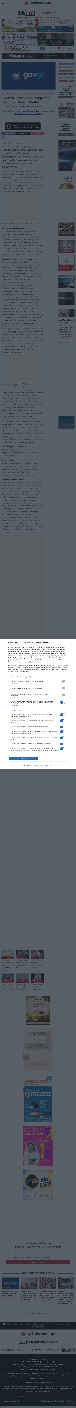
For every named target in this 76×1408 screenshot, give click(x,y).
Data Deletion (27, 765)
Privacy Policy (49, 765)
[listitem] (38, 677)
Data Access (38, 765)
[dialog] (38, 704)
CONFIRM (23, 758)
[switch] (62, 681)
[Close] (72, 643)
